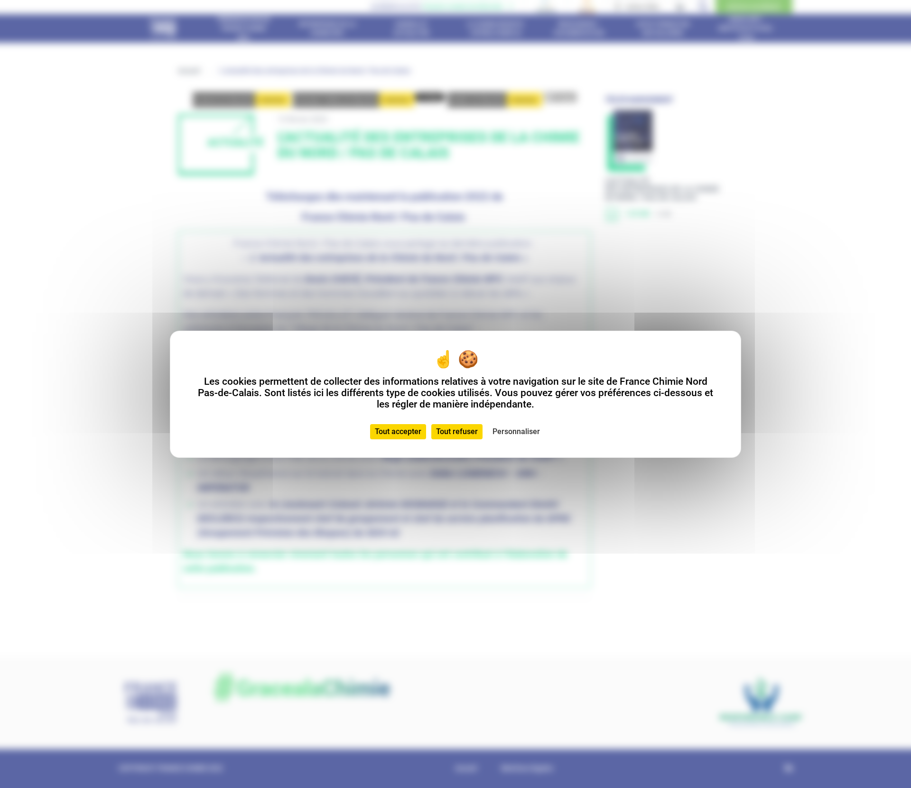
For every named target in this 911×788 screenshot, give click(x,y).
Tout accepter (398, 431)
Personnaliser (516, 431)
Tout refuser (457, 431)
